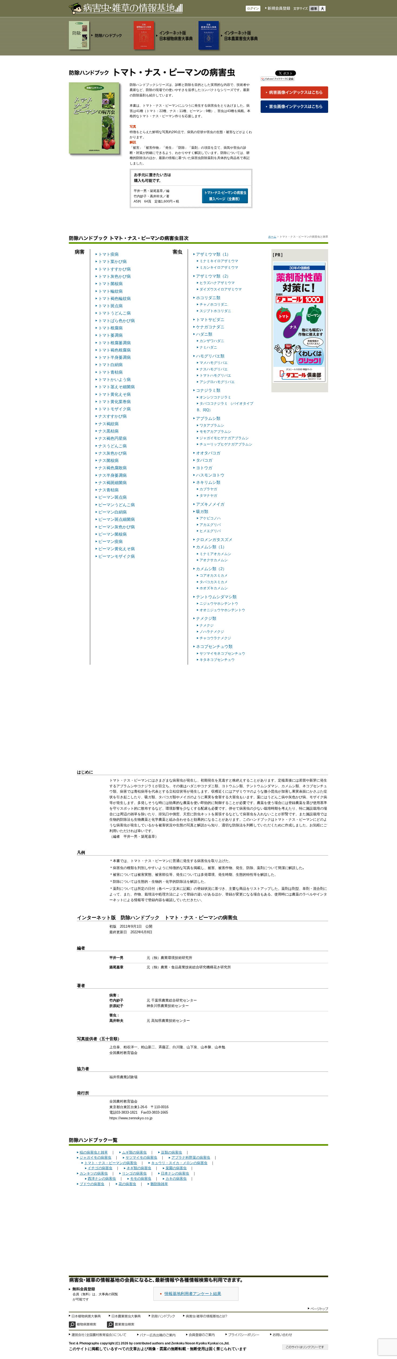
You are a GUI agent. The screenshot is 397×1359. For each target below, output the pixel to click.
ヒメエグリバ (210, 531)
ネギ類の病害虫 (139, 1168)
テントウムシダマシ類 (216, 596)
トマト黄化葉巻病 (114, 401)
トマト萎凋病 (110, 335)
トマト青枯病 (110, 372)
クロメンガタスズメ (214, 539)
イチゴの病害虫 (100, 1168)
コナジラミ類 (208, 390)
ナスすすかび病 (112, 416)
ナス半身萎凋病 (112, 475)
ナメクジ (207, 625)
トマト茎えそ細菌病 (116, 386)
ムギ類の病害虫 (134, 1152)
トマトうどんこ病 (114, 313)
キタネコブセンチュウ (217, 660)
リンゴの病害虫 (134, 1173)
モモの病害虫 (140, 1179)
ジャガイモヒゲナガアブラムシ (224, 438)
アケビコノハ (210, 518)
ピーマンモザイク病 (116, 556)
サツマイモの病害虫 (141, 1157)
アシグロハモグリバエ (217, 382)
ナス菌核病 (108, 460)
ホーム (272, 236)
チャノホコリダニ (214, 304)
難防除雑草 (159, 1184)
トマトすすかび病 (114, 269)
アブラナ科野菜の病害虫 (190, 1157)
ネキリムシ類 (208, 482)
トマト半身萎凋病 (114, 357)
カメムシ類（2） (211, 568)
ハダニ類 (204, 334)
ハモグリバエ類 (210, 356)
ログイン (253, 8)
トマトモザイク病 (114, 409)
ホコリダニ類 (208, 297)
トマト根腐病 (110, 328)
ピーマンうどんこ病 (116, 504)
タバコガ (204, 460)
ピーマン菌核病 (112, 534)
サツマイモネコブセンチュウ (222, 653)
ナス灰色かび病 (112, 453)
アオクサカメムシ (214, 560)
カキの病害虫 (176, 1179)
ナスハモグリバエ (214, 369)
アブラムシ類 (208, 418)
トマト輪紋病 (110, 291)
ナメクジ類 (206, 618)
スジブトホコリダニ (215, 311)
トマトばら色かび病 (116, 320)
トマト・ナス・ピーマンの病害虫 (110, 1163)
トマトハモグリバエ (215, 375)
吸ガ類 (202, 511)
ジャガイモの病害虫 (95, 1157)
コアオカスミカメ (214, 575)
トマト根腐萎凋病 (114, 342)
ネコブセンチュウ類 (214, 646)
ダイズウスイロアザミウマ (221, 289)
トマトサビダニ (210, 319)
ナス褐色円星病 (112, 438)
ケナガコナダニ (210, 326)
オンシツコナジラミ (215, 397)
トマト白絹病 (110, 364)
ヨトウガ (204, 467)
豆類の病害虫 (171, 1152)
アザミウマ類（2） (213, 276)
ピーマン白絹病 (112, 512)
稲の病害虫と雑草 (94, 1152)
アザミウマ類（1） (213, 254)
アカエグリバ (210, 525)
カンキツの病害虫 (94, 1173)
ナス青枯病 (108, 490)
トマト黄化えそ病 (114, 394)
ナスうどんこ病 (112, 446)
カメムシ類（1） (211, 547)
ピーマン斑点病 (112, 497)
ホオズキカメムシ (214, 588)
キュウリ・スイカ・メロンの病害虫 (179, 1163)
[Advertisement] (198, 708)
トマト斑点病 (110, 305)
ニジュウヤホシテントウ (219, 603)
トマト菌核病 (110, 283)
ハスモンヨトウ (210, 475)
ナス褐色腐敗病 (112, 467)
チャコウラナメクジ (215, 638)
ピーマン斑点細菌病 (116, 519)
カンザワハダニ (212, 341)
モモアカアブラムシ (215, 432)
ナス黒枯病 (108, 431)
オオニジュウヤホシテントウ (222, 610)
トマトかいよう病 (114, 379)
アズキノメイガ (210, 504)
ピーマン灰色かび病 (116, 527)
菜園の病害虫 (176, 1168)
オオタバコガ (208, 453)
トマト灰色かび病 (114, 276)
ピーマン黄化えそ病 (116, 548)
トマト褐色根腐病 (114, 350)
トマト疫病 (108, 254)
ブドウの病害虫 (92, 1184)
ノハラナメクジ (212, 632)
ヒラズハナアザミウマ (217, 283)
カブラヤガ (208, 489)
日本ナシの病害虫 (175, 1173)
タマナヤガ (208, 495)
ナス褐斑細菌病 (112, 482)
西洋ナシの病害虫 (102, 1179)
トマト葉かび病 (112, 261)
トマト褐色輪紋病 (114, 298)
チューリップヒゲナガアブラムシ (226, 444)
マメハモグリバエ (214, 363)
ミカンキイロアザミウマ (219, 267)
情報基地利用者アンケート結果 (192, 1293)
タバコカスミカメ (214, 582)
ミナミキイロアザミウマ (219, 261)
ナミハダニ (208, 347)
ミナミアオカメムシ (215, 554)
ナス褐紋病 (108, 423)
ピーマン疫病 (110, 541)
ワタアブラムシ (212, 425)
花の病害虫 (127, 1184)
